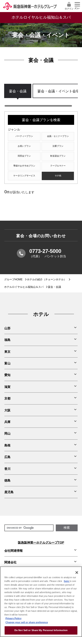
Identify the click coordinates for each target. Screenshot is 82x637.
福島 (7, 340)
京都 (7, 398)
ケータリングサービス (24, 175)
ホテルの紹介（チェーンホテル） (46, 279)
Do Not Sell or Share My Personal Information (41, 630)
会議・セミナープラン (58, 136)
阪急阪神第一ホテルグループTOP (41, 542)
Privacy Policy (13, 618)
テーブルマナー (58, 166)
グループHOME (13, 279)
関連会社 (10, 562)
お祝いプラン (24, 146)
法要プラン (57, 146)
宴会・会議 (17, 91)
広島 (7, 457)
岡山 (7, 433)
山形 (7, 328)
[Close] (77, 572)
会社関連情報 (13, 550)
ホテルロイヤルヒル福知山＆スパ (24, 286)
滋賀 (7, 386)
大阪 (7, 410)
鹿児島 (9, 492)
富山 (7, 363)
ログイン (69, 8)
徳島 (7, 480)
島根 (7, 445)
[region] (41, 95)
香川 (7, 469)
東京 (7, 351)
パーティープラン (24, 136)
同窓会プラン (24, 156)
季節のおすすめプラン (24, 166)
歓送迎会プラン (58, 156)
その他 (58, 175)
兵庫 (7, 422)
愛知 (7, 375)
